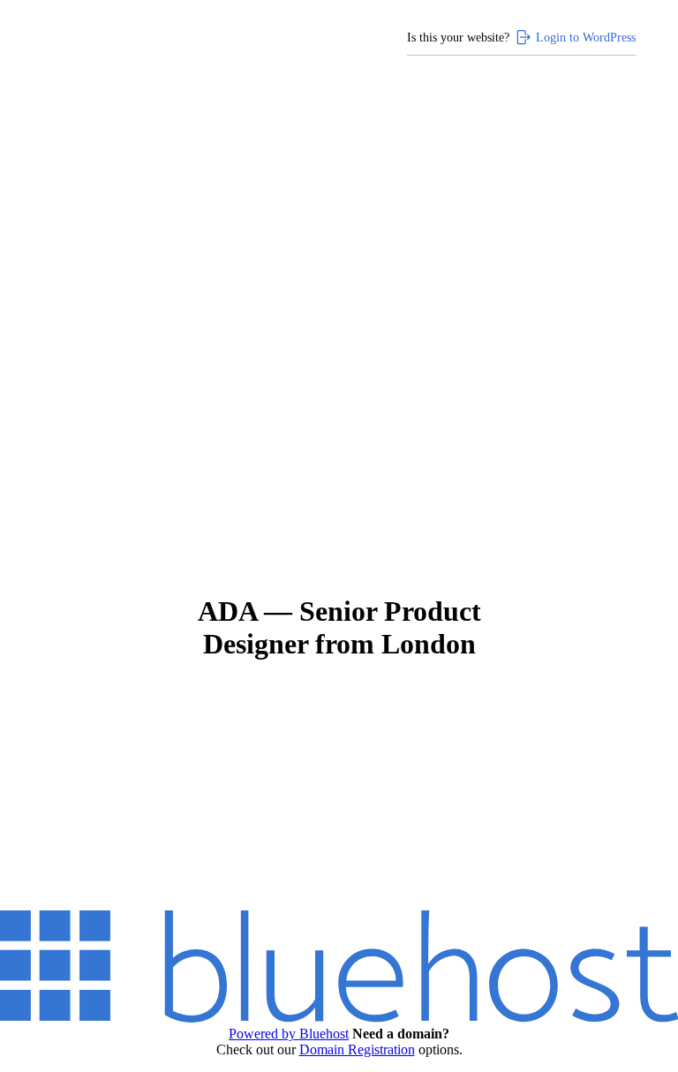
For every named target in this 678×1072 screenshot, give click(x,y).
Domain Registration (357, 1049)
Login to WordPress (586, 37)
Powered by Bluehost (289, 1033)
